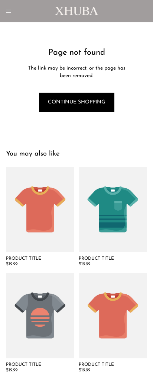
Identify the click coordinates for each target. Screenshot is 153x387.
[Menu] (8, 11)
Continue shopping (76, 102)
